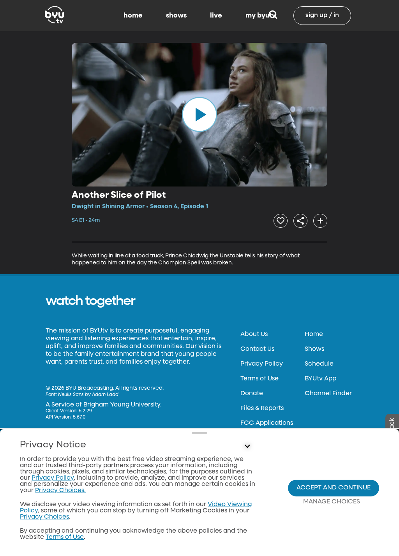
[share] (300, 221)
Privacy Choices (44, 517)
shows (176, 15)
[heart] (281, 221)
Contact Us (257, 349)
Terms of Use (259, 379)
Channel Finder (328, 394)
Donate (251, 394)
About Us (254, 334)
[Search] (273, 15)
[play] (199, 114)
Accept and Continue (334, 488)
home (133, 15)
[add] (320, 221)
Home (314, 334)
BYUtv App (320, 379)
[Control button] (247, 446)
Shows (314, 349)
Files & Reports (262, 408)
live (216, 15)
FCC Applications (266, 423)
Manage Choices (331, 502)
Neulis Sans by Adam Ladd (88, 394)
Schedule (319, 364)
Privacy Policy (261, 364)
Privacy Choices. (60, 490)
